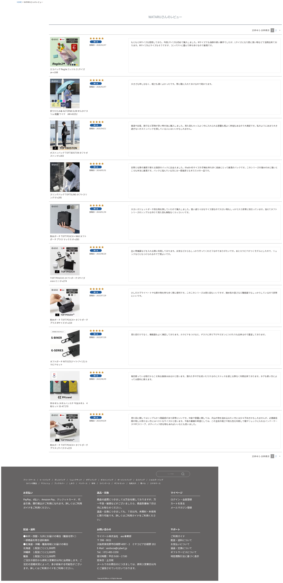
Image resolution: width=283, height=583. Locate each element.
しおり (71, 483)
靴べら (143, 483)
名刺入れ (132, 483)
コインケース (104, 483)
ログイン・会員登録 (181, 499)
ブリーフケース (29, 479)
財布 (93, 483)
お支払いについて (180, 544)
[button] (280, 30)
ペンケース (83, 483)
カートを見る (178, 503)
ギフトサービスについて (184, 552)
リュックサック (75, 479)
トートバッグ (45, 479)
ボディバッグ (91, 479)
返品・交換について (181, 548)
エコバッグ (140, 479)
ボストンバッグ (107, 479)
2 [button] (276, 30)
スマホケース (155, 483)
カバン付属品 (31, 483)
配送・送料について (181, 540)
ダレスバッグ (60, 479)
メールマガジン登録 (181, 507)
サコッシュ (45, 483)
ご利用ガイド (178, 536)
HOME (19, 2)
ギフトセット (119, 483)
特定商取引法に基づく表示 (185, 556)
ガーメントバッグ (124, 479)
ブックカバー (59, 483)
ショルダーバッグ (156, 479)
